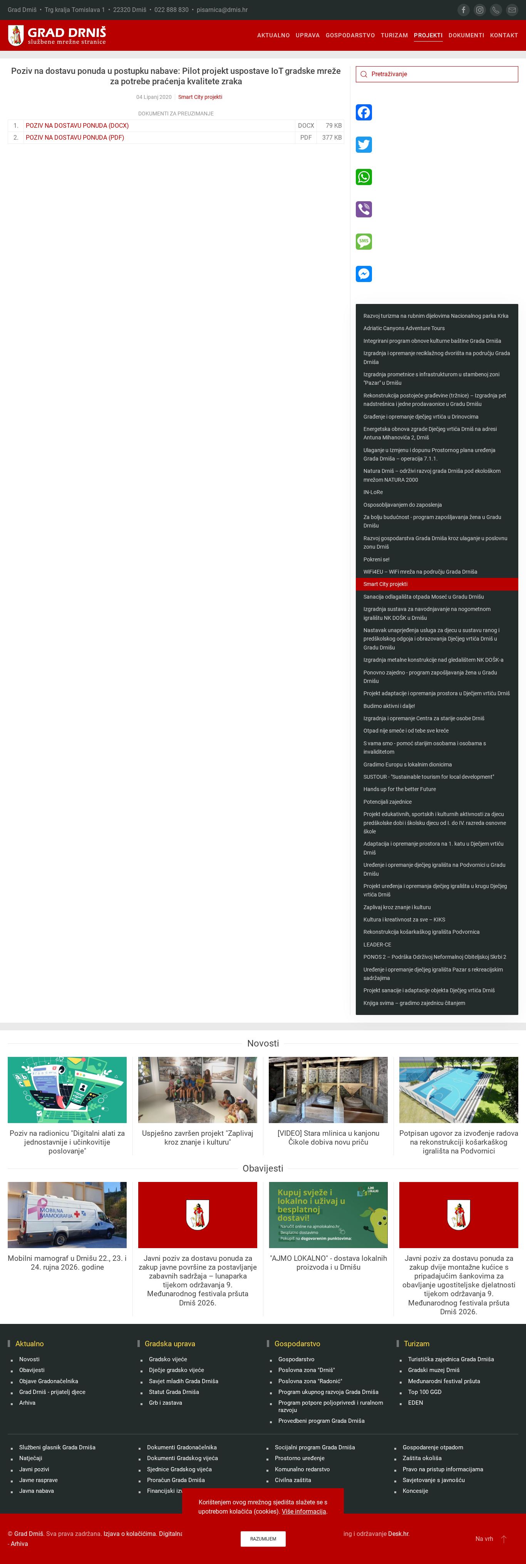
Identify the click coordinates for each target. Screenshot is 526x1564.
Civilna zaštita (293, 1480)
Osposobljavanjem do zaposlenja (403, 505)
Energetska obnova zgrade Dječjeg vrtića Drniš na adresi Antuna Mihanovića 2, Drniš (430, 433)
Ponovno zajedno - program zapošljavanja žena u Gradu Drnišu (430, 676)
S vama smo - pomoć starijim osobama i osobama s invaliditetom (425, 747)
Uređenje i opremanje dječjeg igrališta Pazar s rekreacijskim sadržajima (433, 973)
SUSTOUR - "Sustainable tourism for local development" (429, 777)
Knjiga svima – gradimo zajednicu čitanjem (414, 1003)
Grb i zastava (165, 1402)
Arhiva (27, 1402)
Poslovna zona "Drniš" (306, 1370)
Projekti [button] (428, 35)
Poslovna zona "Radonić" (310, 1381)
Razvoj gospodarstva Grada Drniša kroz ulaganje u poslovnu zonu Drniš (436, 542)
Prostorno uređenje (300, 1458)
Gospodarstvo (296, 1359)
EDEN (415, 1402)
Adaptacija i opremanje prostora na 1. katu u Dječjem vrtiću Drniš (434, 848)
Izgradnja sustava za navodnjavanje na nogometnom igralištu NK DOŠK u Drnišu (427, 613)
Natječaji (30, 1458)
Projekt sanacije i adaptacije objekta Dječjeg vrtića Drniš (429, 990)
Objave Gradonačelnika (48, 1381)
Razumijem (263, 1539)
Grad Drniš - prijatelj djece (52, 1392)
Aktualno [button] (273, 35)
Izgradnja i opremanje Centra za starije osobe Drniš (424, 718)
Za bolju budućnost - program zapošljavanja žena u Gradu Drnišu (432, 521)
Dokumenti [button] (466, 35)
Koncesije (415, 1490)
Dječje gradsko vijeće (176, 1370)
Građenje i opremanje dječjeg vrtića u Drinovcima (421, 417)
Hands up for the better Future (400, 789)
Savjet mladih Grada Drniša (183, 1381)
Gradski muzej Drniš (434, 1370)
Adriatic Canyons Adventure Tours (404, 328)
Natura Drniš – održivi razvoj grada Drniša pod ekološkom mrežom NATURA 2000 (432, 475)
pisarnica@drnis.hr (222, 9)
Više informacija (304, 1511)
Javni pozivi (34, 1469)
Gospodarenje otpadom (433, 1447)
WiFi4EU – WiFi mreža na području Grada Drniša (420, 572)
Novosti (29, 1359)
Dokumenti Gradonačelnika (182, 1447)
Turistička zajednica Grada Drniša (451, 1359)
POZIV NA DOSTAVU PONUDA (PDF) (75, 137)
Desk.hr (398, 1533)
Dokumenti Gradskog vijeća (182, 1458)
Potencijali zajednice (388, 802)
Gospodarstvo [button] (350, 35)
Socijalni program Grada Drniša (315, 1447)
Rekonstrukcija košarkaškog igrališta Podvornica (422, 932)
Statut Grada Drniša (174, 1392)
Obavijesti (32, 1370)
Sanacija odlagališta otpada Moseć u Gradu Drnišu (424, 597)
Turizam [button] (394, 35)
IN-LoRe (373, 492)
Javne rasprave (38, 1480)
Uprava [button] (308, 35)
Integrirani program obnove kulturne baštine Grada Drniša (432, 341)
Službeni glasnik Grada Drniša (57, 1447)
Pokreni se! (377, 559)
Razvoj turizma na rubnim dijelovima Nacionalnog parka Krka (436, 316)
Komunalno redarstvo (302, 1469)
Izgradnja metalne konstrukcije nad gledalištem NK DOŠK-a (434, 660)
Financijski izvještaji (173, 1490)
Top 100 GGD (425, 1392)
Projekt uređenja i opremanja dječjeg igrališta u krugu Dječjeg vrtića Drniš (435, 890)
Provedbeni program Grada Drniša (321, 1420)
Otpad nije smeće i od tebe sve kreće (406, 731)
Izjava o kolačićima (130, 1533)
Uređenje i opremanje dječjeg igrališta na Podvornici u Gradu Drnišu (435, 869)
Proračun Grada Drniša (176, 1480)
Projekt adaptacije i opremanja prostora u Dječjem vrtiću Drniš (437, 693)
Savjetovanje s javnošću (434, 1480)
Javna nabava (36, 1490)
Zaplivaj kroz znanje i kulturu (397, 907)
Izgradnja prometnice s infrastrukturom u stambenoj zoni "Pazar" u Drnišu (431, 378)
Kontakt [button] (504, 35)
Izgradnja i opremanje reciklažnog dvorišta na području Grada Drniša (437, 357)
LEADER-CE (377, 944)
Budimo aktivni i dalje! (389, 706)
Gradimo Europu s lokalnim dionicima (408, 764)
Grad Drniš (28, 1533)
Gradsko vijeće (168, 1359)
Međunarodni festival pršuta (444, 1381)
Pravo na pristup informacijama (443, 1469)
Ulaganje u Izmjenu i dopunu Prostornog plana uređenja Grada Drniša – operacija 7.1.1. (430, 454)
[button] (504, 1539)
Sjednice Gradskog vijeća (179, 1469)
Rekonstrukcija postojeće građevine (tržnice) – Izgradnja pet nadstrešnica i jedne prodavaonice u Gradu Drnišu (435, 399)
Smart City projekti (200, 97)
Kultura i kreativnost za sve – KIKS (404, 919)
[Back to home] (57, 35)
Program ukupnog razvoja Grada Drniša (328, 1392)
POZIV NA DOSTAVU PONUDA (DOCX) (77, 125)
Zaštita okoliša (422, 1458)
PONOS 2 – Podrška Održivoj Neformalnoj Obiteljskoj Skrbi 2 (435, 957)
